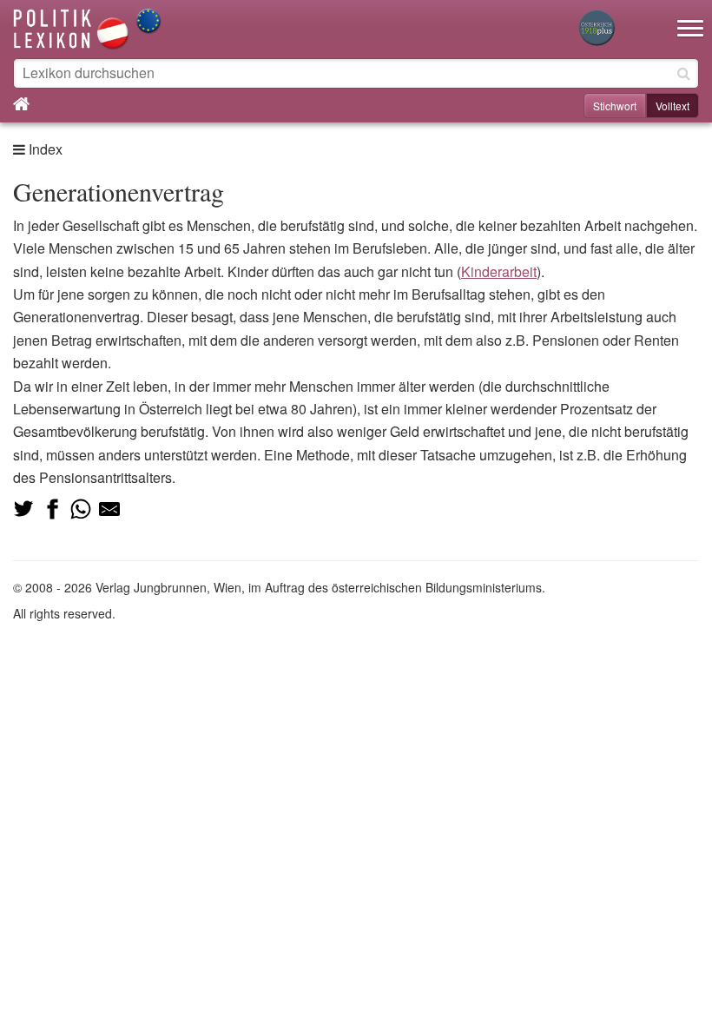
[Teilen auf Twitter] (23, 509)
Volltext (672, 105)
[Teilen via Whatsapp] (80, 509)
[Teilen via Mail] (109, 509)
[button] (690, 17)
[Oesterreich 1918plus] (596, 29)
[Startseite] (88, 27)
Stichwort (614, 105)
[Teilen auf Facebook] (52, 509)
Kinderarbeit (499, 271)
